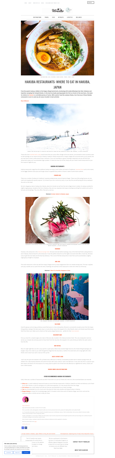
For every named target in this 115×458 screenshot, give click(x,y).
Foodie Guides (59, 87)
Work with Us (36, 3)
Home (26, 3)
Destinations (44, 87)
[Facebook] (26, 438)
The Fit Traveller (57, 15)
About (30, 3)
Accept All (26, 452)
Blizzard (57, 334)
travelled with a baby (35, 164)
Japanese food (79, 179)
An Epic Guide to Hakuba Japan (60, 204)
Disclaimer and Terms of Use (53, 3)
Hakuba (31, 105)
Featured (53, 87)
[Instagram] (23, 438)
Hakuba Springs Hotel (44, 262)
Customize (8, 452)
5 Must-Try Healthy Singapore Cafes (60, 280)
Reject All (17, 452)
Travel (65, 87)
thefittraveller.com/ (26, 434)
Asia (49, 87)
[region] (17, 448)
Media (42, 3)
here (35, 431)
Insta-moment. (75, 341)
